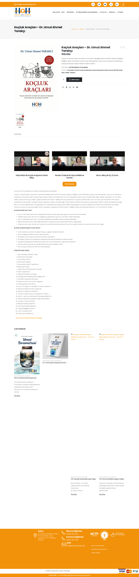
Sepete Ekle (75, 80)
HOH (62, 12)
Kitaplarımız (83, 67)
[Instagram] (111, 4)
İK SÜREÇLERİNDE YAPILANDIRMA (86, 12)
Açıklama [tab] (17, 134)
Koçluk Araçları (85, 70)
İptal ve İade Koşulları (97, 545)
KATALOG (103, 12)
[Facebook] (93, 4)
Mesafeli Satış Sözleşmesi (99, 549)
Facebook (62, 87)
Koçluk (77, 70)
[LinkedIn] (117, 4)
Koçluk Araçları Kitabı (100, 70)
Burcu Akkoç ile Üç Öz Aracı (107, 175)
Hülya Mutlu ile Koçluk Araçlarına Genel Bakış (32, 176)
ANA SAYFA (56, 12)
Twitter (66, 87)
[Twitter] (99, 4)
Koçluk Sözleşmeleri (56, 360)
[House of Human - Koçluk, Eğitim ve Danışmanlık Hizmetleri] (22, 12)
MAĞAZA (112, 12)
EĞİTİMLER (70, 12)
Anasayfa (74, 29)
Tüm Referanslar (69, 519)
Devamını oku (65, 336)
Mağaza (81, 29)
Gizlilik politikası (95, 553)
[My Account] (123, 4)
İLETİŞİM (120, 12)
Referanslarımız (69, 503)
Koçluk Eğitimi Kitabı (115, 70)
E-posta (77, 87)
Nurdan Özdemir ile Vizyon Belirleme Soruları (69, 176)
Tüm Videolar (69, 184)
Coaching (70, 70)
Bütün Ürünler (74, 67)
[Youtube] (105, 4)
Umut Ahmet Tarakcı (68, 72)
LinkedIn (70, 87)
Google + (73, 87)
